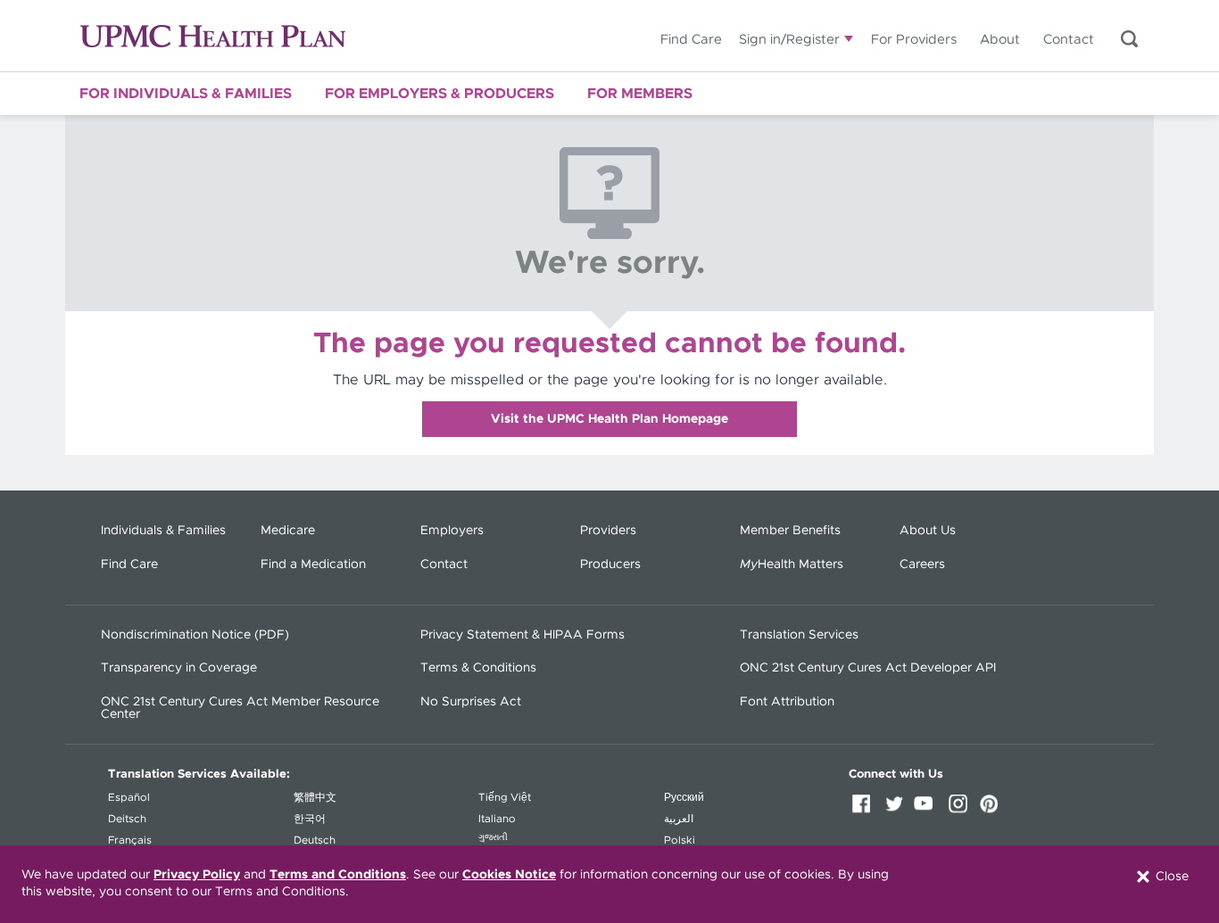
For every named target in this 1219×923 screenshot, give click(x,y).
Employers (452, 530)
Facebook (865, 810)
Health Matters (791, 564)
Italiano (497, 818)
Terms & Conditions (478, 668)
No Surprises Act (470, 702)
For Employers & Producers (439, 94)
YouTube (929, 810)
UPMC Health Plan (212, 36)
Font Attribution (787, 702)
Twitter (897, 810)
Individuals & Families (163, 530)
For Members (639, 94)
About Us (928, 530)
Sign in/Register (789, 39)
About (1000, 39)
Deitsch (127, 818)
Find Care (691, 39)
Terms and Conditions (338, 875)
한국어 (310, 818)
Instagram (961, 810)
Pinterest (993, 810)
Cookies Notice (509, 875)
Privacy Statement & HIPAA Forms (522, 635)
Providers (608, 530)
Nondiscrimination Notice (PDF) (195, 635)
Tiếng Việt (504, 797)
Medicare (288, 530)
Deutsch (315, 840)
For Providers (914, 39)
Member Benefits (790, 530)
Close (1170, 875)
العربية (678, 818)
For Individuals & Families (185, 94)
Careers (922, 564)
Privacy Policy (196, 875)
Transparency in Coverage (179, 668)
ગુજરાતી (493, 837)
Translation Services (799, 635)
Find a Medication (313, 564)
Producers (610, 564)
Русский (684, 797)
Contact (1068, 39)
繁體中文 (315, 797)
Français (130, 840)
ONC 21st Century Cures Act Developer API (868, 668)
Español (129, 797)
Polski (679, 840)
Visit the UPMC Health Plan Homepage (609, 419)
